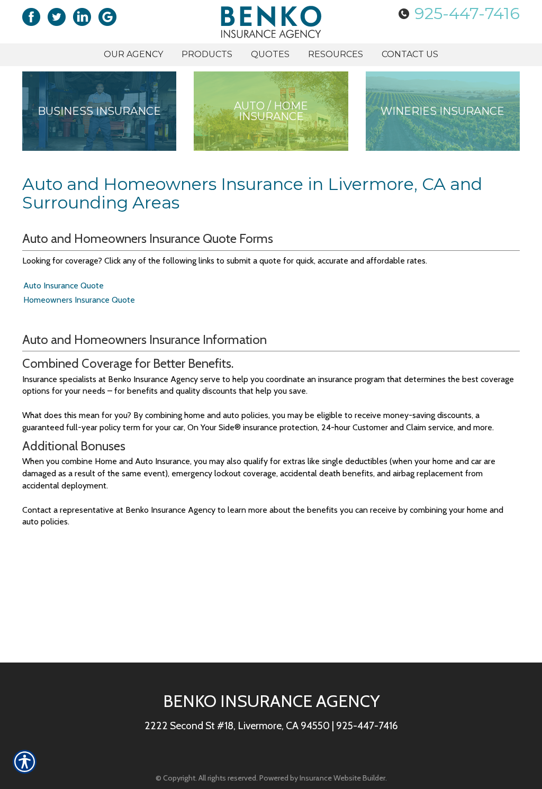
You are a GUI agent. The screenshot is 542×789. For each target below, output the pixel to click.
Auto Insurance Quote (63, 285)
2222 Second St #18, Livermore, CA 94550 (237, 725)
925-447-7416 (467, 13)
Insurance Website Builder (342, 778)
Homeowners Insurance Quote (79, 300)
